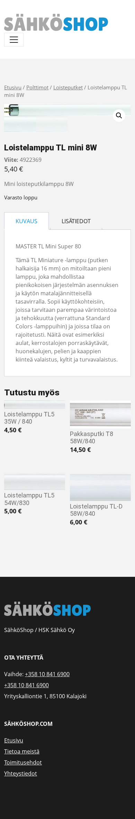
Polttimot (37, 87)
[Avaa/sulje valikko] (14, 40)
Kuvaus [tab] (26, 221)
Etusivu (12, 87)
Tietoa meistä (21, 751)
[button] (119, 115)
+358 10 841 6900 (47, 674)
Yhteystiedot (20, 773)
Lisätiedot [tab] (76, 221)
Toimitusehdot (23, 762)
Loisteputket (68, 87)
